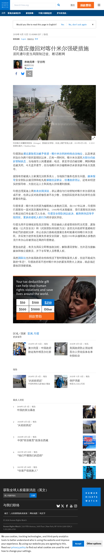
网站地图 (33, 513)
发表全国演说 (41, 191)
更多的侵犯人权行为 (34, 217)
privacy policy (18, 547)
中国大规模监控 (45, 13)
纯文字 (42, 513)
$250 (48, 302)
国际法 (22, 257)
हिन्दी (36, 39)
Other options (94, 543)
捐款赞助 (85, 5)
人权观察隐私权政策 (18, 513)
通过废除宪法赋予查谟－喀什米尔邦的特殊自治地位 (52, 153)
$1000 (35, 309)
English (23, 39)
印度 (36, 333)
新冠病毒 (29, 13)
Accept (78, 543)
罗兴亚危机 (61, 13)
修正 (6, 513)
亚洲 (30, 333)
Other (48, 309)
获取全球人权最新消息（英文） (26, 490)
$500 (22, 309)
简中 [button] (73, 4)
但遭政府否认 (72, 180)
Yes (62, 24)
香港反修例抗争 (14, 13)
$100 (35, 302)
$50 (22, 302)
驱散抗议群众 (54, 180)
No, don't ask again (78, 24)
